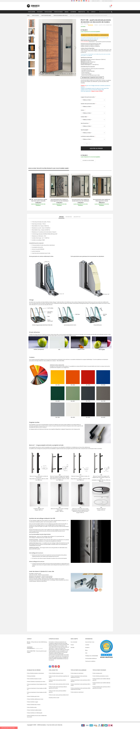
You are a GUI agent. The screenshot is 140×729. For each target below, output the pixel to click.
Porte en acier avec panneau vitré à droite (59, 684)
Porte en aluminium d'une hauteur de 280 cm (37, 689)
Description (77, 216)
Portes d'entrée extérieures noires (35, 699)
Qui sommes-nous (89, 642)
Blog (86, 650)
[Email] (81, 164)
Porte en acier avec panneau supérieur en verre (59, 676)
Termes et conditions (90, 661)
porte (85, 41)
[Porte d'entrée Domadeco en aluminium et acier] (33, 6)
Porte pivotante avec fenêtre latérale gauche (101, 679)
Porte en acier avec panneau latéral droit (58, 695)
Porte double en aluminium (77, 692)
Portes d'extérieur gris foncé (61, 15)
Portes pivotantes (31, 676)
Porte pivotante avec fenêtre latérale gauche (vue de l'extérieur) (59, 200)
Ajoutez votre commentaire (105, 25)
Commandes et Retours (91, 658)
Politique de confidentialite (91, 655)
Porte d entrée (35, 15)
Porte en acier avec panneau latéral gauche (57, 691)
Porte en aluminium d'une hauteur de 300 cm (37, 693)
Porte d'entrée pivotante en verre (100, 676)
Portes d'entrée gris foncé (33, 696)
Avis (86, 653)
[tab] (61, 216)
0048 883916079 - (35, 648)
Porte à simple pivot (97, 673)
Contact (87, 644)
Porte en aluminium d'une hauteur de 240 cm (37, 685)
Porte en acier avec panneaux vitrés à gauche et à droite (58, 687)
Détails (61, 216)
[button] (39, 47)
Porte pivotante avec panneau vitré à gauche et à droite (101, 687)
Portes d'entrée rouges (32, 702)
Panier (72, 644)
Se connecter (74, 642)
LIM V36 (90, 55)
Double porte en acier (54, 697)
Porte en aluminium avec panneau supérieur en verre (79, 676)
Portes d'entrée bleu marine (33, 704)
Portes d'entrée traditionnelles (34, 710)
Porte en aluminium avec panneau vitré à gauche (80, 680)
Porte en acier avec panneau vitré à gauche (57, 680)
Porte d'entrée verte (32, 707)
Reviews (68, 216)
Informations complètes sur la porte (92, 77)
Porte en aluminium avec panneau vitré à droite (80, 684)
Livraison (87, 647)
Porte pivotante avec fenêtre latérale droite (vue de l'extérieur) (80, 200)
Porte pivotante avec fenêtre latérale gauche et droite (101, 200)
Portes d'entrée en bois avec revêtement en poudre (37, 716)
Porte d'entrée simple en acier (34, 678)
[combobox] (105, 11)
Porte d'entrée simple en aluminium (35, 673)
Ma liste (72, 647)
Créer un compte (96, 1)
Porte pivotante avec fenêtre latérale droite (101, 683)
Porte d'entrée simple (46, 15)
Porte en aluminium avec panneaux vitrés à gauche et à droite (80, 688)
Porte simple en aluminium (77, 673)
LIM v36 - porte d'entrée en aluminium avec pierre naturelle (38, 200)
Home (28, 15)
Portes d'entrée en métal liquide (34, 713)
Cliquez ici (83, 85)
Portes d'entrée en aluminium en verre (36, 681)
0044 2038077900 (31, 651)
